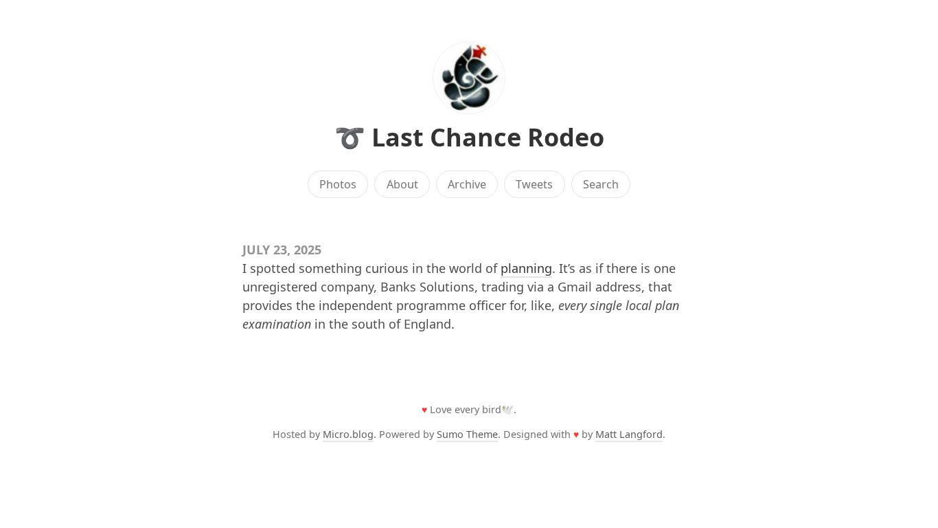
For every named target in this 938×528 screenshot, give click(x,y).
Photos (337, 184)
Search (601, 184)
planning (526, 268)
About (402, 184)
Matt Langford (629, 434)
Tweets (534, 184)
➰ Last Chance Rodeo (469, 137)
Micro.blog (348, 434)
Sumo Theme (467, 434)
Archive (467, 184)
